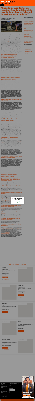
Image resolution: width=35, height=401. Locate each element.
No (16, 202)
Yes (18, 202)
